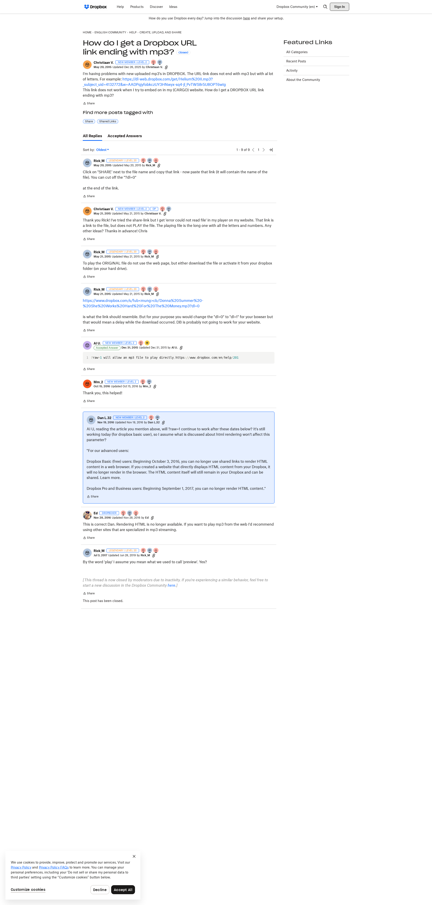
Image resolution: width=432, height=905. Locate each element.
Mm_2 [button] (98, 382)
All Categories (297, 52)
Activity (291, 70)
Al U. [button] (97, 343)
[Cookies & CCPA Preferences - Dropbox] (72, 875)
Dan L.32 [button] (104, 418)
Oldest (101, 150)
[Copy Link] (166, 67)
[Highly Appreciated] (156, 161)
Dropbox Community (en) (296, 7)
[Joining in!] (160, 62)
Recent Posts (296, 61)
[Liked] (147, 343)
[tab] (92, 136)
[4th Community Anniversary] (153, 62)
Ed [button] (96, 513)
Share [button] (89, 121)
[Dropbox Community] (95, 6)
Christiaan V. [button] (104, 62)
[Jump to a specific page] (270, 149)
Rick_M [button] (99, 161)
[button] (87, 64)
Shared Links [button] (107, 121)
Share (89, 104)
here (246, 18)
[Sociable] (150, 161)
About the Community (303, 80)
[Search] (325, 7)
